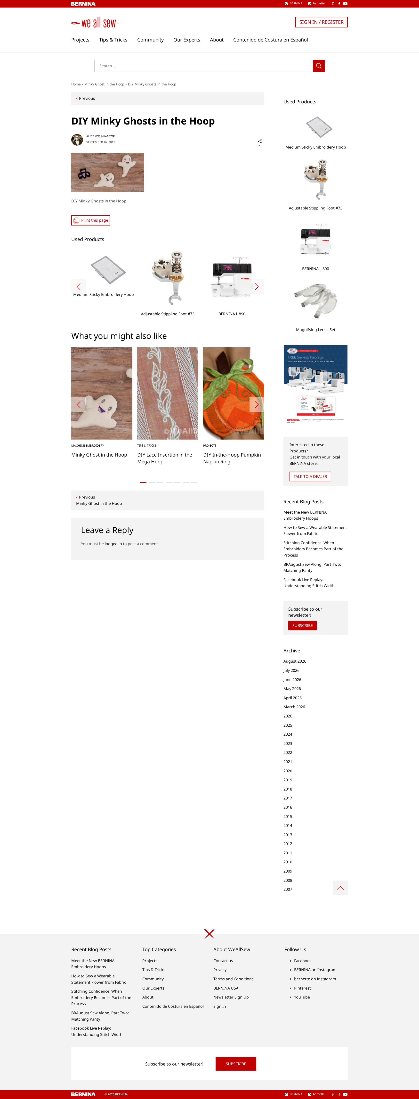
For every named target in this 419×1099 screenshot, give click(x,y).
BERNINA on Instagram (315, 969)
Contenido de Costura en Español (270, 39)
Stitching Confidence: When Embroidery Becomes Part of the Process (313, 549)
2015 (287, 816)
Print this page (94, 220)
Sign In (219, 1006)
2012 (287, 843)
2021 (287, 761)
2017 (287, 798)
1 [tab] (143, 482)
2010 (287, 862)
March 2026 (294, 706)
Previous (87, 98)
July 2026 (291, 670)
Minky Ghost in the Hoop (104, 84)
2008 (287, 880)
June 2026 (292, 679)
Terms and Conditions (233, 979)
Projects (80, 39)
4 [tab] (169, 482)
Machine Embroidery (87, 445)
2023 (287, 743)
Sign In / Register (321, 22)
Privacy (219, 969)
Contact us (223, 960)
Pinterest (302, 988)
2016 (287, 807)
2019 (287, 780)
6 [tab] (186, 482)
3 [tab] (160, 482)
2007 (287, 889)
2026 (287, 716)
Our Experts (186, 39)
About (217, 39)
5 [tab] (177, 482)
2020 (287, 771)
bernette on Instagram (315, 979)
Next (257, 286)
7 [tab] (194, 482)
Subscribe (302, 625)
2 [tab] (152, 482)
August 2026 (294, 661)
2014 (287, 825)
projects (210, 445)
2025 (287, 725)
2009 (287, 871)
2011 (287, 853)
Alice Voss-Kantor (100, 136)
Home (76, 84)
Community (150, 39)
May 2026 (292, 688)
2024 (287, 734)
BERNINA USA (225, 988)
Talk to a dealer (310, 476)
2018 (287, 789)
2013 (287, 834)
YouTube (302, 997)
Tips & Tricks (113, 39)
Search (319, 66)
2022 (287, 752)
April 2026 (292, 697)
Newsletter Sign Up (231, 997)
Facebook (303, 960)
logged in (113, 543)
